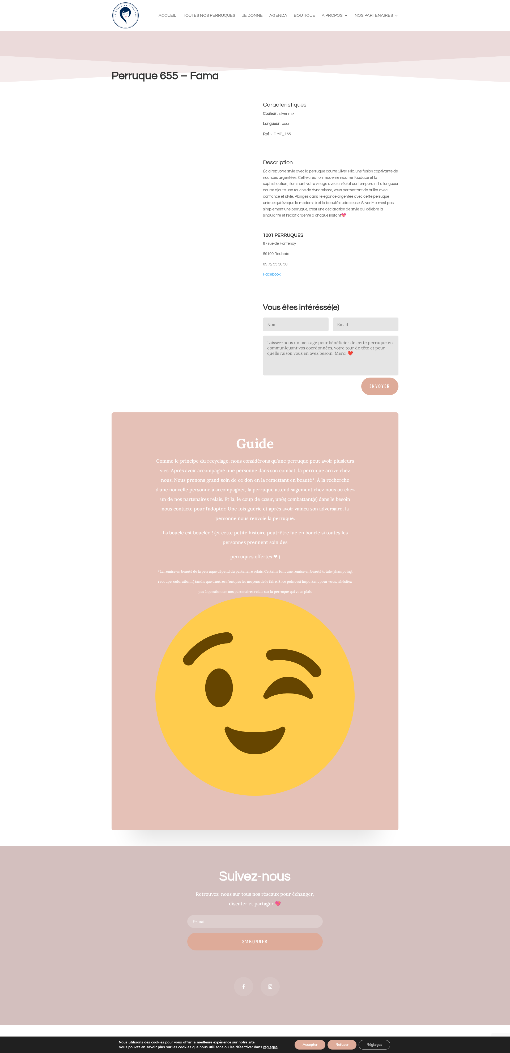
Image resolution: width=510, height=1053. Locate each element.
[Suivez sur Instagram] (270, 986)
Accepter (310, 1044)
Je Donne (252, 16)
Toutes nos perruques (209, 16)
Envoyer (379, 386)
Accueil (167, 16)
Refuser (341, 1044)
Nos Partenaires (374, 16)
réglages (270, 1047)
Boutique (304, 16)
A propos (332, 16)
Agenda (278, 16)
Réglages (374, 1044)
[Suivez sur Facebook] (243, 986)
